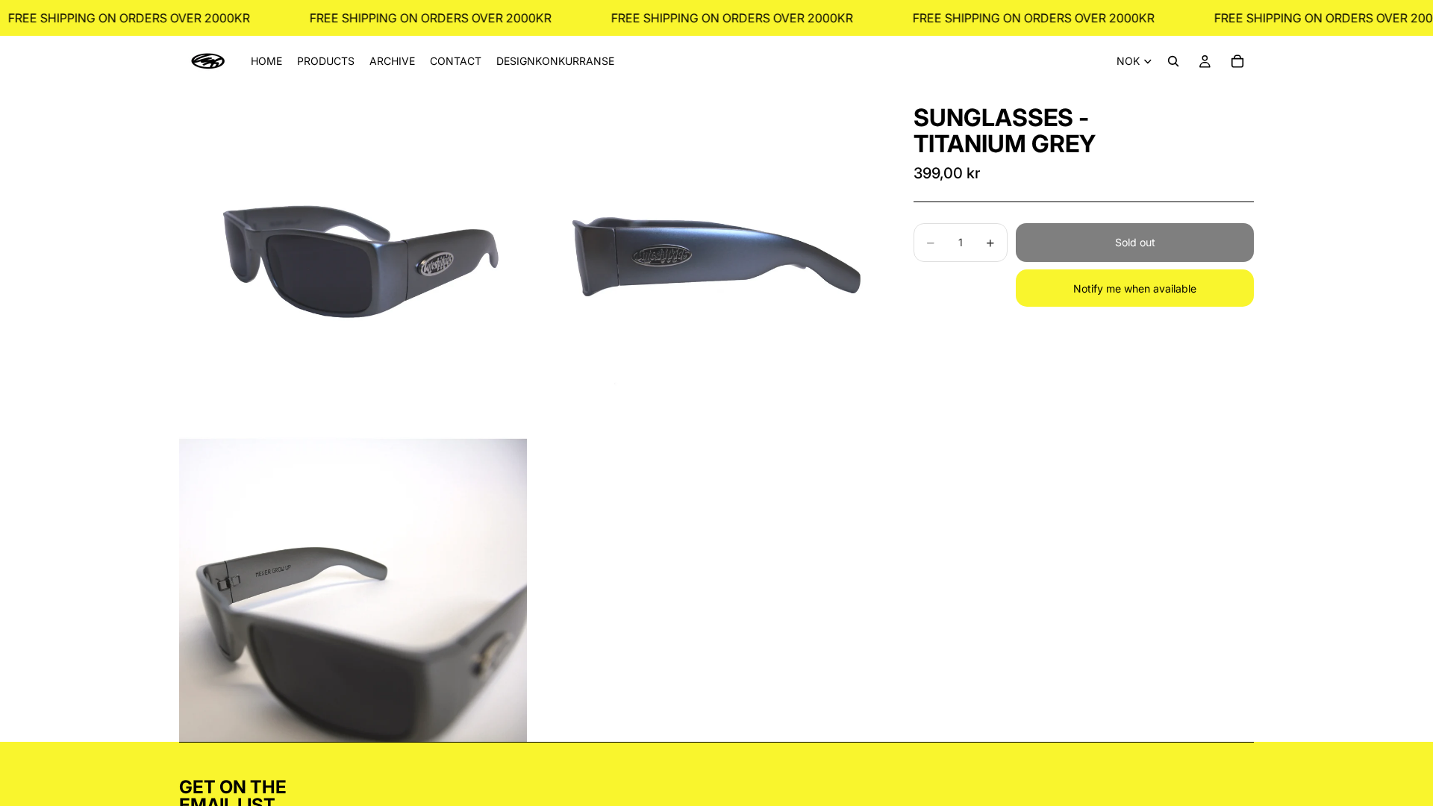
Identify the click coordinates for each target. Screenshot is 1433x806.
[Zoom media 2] (704, 260)
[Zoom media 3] (353, 589)
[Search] (1173, 61)
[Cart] (1237, 61)
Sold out (1135, 242)
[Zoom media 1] (353, 260)
